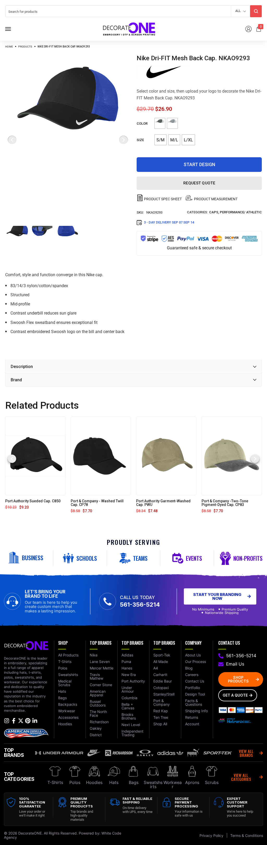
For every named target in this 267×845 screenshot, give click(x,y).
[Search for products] (256, 11)
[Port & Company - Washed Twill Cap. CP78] (101, 455)
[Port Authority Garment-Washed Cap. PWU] (166, 455)
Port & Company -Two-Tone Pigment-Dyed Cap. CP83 (225, 503)
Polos (74, 782)
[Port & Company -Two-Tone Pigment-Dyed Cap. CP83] (232, 455)
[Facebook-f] (13, 720)
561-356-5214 (140, 604)
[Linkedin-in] (35, 720)
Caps (213, 212)
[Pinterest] (28, 720)
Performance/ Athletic (241, 212)
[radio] (160, 123)
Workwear (172, 784)
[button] (12, 459)
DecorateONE (30, 833)
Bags (133, 782)
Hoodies (94, 782)
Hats (113, 782)
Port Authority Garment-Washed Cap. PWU (163, 503)
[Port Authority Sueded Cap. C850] (35, 455)
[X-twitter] (20, 720)
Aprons (192, 782)
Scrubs (212, 782)
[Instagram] (6, 720)
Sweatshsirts (153, 784)
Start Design (199, 164)
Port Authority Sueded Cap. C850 (32, 501)
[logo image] (129, 28)
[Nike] (164, 72)
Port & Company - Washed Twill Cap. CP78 (97, 503)
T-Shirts (55, 782)
